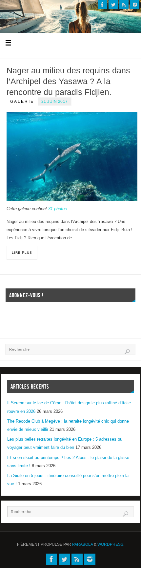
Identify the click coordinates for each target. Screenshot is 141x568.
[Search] (127, 351)
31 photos (57, 209)
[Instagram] (134, 4)
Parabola (82, 544)
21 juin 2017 (54, 101)
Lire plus (22, 252)
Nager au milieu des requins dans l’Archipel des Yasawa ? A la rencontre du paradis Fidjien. (68, 81)
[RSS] (124, 4)
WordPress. (110, 544)
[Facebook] (102, 4)
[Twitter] (113, 4)
